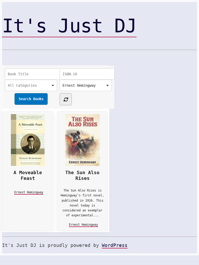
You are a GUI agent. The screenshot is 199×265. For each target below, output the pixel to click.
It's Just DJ (69, 26)
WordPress (114, 245)
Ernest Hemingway (28, 192)
